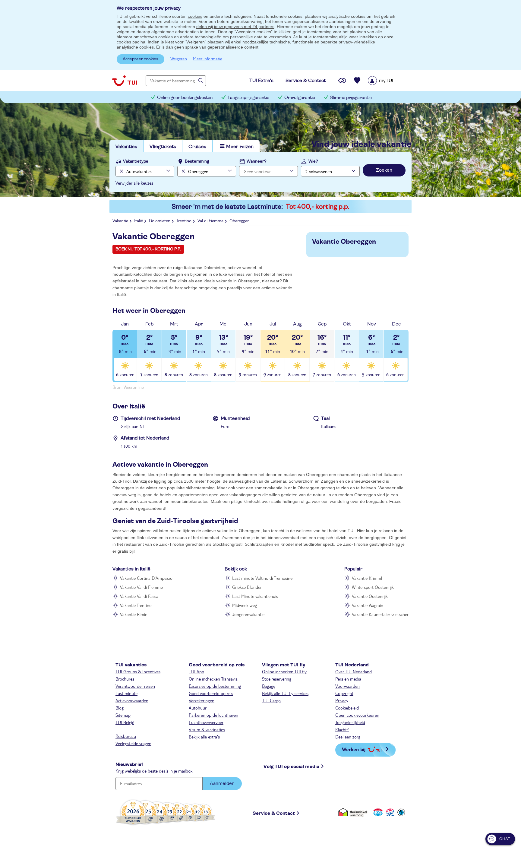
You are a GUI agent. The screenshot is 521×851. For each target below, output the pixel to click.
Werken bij (353, 749)
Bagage (268, 686)
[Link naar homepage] (124, 80)
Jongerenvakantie (248, 614)
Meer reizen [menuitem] (240, 146)
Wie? (313, 161)
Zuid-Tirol (121, 481)
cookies (195, 16)
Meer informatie (207, 58)
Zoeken (384, 170)
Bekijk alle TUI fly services (285, 693)
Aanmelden (222, 783)
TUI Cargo (271, 700)
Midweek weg (244, 605)
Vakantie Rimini (134, 614)
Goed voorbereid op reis (211, 693)
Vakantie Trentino (136, 605)
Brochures (124, 678)
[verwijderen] (182, 171)
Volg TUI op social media (291, 766)
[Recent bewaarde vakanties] (357, 80)
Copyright (344, 693)
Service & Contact (274, 813)
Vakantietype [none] (135, 161)
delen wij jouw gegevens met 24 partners (235, 26)
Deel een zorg (347, 736)
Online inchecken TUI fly (284, 671)
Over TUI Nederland (353, 671)
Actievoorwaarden (131, 700)
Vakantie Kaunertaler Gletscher (380, 614)
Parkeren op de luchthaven (213, 715)
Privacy (341, 700)
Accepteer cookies (140, 59)
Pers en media (348, 678)
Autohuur (198, 707)
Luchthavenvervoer (206, 722)
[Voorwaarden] (389, 812)
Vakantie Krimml (367, 578)
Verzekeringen (201, 700)
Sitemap (123, 715)
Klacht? (342, 729)
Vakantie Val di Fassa (139, 596)
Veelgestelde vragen (133, 743)
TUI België (124, 722)
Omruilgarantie (299, 97)
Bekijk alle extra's (204, 736)
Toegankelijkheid (350, 722)
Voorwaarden (347, 686)
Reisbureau (125, 736)
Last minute (126, 693)
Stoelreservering (276, 678)
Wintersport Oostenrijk (373, 587)
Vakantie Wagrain (367, 605)
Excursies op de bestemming (215, 686)
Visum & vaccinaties (207, 729)
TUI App (196, 671)
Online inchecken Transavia (213, 678)
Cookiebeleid (347, 707)
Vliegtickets (163, 146)
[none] (120, 171)
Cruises (197, 146)
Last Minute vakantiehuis (255, 596)
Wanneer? (257, 161)
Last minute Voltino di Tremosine (262, 578)
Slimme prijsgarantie (351, 97)
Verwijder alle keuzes (134, 183)
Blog (119, 707)
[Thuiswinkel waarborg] (354, 812)
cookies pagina (131, 42)
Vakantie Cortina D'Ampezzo (146, 578)
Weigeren (178, 58)
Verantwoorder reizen (135, 686)
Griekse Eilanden (247, 587)
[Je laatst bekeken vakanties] (342, 80)
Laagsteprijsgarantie (248, 97)
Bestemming (197, 161)
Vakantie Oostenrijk (370, 596)
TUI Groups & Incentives (137, 671)
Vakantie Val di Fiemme (141, 587)
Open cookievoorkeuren (357, 715)
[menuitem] (388, 80)
